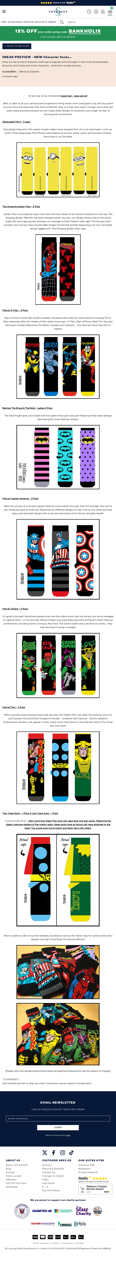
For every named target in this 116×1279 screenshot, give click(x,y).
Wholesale (12, 1186)
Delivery (47, 1165)
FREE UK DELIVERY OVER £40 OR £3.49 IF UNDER (28, 22)
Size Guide (48, 1183)
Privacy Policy (67, 1243)
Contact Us (48, 1172)
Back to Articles (17, 46)
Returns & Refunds (53, 1168)
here (68, 1135)
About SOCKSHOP (17, 1165)
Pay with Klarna (51, 1190)
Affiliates (11, 1179)
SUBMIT (58, 1127)
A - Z (45, 1186)
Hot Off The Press (16, 1183)
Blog (8, 1168)
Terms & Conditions (41, 1243)
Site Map (80, 1243)
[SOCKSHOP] (58, 12)
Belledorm (84, 1168)
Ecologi (10, 1172)
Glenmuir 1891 (86, 1165)
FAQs (45, 1179)
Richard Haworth (88, 1172)
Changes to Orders (53, 1175)
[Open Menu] (4, 12)
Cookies (55, 1243)
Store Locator (14, 1175)
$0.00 (110, 15)
